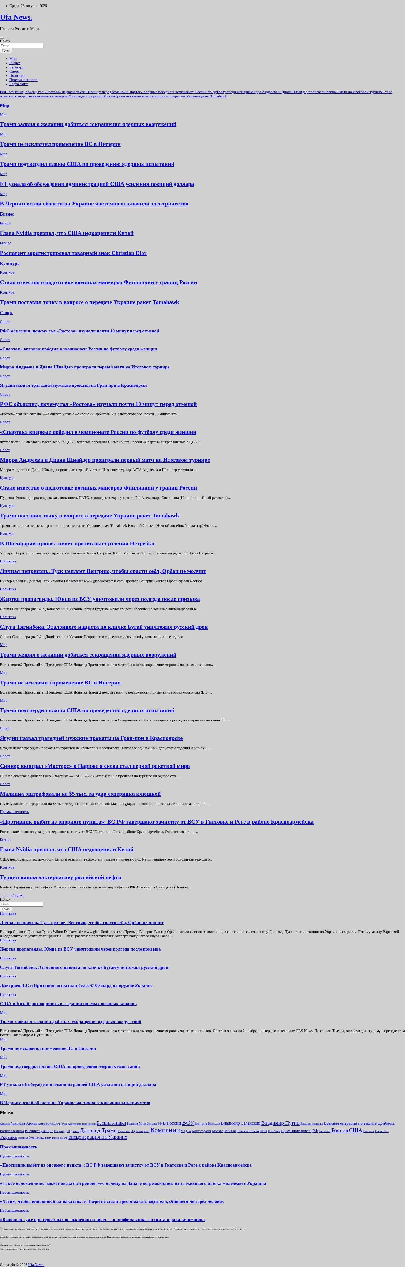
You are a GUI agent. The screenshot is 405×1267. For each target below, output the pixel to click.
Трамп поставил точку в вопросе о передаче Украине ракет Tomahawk (171, 96)
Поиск (5, 41)
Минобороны (201, 1131)
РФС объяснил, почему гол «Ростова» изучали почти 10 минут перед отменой (63, 92)
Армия (31, 1123)
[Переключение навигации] (2, 38)
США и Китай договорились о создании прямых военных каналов (68, 1003)
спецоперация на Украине (97, 1137)
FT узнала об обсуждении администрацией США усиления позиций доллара (97, 184)
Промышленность (23, 80)
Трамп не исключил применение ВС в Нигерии (60, 144)
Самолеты (368, 1131)
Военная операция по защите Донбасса (359, 1123)
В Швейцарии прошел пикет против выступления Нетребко (77, 543)
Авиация (5, 1123)
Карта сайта (18, 84)
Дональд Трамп (98, 1130)
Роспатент (324, 1131)
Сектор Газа (382, 1131)
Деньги (75, 1131)
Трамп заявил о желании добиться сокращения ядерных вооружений (88, 124)
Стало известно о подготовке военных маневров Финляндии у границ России (98, 282)
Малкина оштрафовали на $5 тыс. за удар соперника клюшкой (80, 794)
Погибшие (274, 1131)
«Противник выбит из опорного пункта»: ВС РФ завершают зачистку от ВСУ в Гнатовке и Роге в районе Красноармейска (157, 822)
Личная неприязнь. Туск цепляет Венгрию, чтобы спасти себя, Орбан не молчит (103, 571)
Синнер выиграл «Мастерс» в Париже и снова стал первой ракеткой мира (95, 766)
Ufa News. (16, 17)
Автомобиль (18, 1123)
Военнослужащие (39, 1131)
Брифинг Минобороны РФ (144, 1123)
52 (12, 895)
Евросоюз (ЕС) (126, 1131)
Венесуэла (214, 1123)
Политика (17, 76)
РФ (315, 1130)
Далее (19, 895)
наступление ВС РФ (56, 1137)
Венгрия (201, 1123)
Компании (165, 1129)
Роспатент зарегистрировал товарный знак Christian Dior (73, 253)
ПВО (263, 1131)
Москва (217, 1131)
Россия (339, 1130)
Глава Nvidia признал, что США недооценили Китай (67, 233)
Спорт (14, 71)
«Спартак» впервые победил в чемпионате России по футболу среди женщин (188, 92)
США (355, 1130)
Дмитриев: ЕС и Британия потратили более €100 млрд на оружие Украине (76, 985)
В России (172, 1123)
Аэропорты (74, 1123)
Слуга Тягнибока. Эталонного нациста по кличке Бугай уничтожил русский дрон (104, 627)
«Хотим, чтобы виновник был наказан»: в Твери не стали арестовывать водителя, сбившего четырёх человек (112, 1201)
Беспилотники (111, 1123)
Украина (8, 1137)
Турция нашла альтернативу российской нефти (60, 877)
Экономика (36, 1137)
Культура (16, 67)
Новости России (248, 1131)
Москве (230, 1131)
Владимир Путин (280, 1123)
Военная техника (12, 1131)
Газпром (59, 1131)
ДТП (67, 1131)
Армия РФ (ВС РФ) (49, 1123)
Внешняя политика (311, 1123)
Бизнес (14, 63)
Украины (23, 1137)
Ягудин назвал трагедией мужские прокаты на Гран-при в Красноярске (73, 385)
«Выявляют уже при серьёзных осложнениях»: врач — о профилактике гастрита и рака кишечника (102, 1219)
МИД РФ (186, 1131)
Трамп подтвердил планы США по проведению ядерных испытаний (87, 164)
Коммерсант (142, 1131)
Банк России (89, 1123)
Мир (13, 59)
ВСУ (188, 1122)
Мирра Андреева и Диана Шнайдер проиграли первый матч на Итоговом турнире (316, 92)
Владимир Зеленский (240, 1123)
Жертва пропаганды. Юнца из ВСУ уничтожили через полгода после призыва (100, 599)
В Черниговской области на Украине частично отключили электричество (94, 204)
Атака (64, 1123)
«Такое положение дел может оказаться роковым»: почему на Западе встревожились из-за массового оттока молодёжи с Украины (133, 1183)
